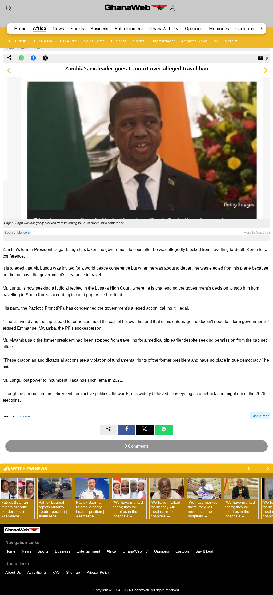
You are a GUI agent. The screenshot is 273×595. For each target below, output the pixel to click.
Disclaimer (260, 416)
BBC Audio (67, 41)
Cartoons (244, 28)
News (58, 28)
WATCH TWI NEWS (29, 468)
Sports (77, 28)
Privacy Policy (98, 572)
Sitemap (73, 572)
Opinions (194, 28)
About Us (13, 572)
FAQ (56, 572)
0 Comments (136, 446)
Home (20, 28)
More (229, 41)
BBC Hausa (42, 41)
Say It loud (204, 551)
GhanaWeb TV (164, 28)
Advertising (36, 572)
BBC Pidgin (16, 41)
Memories (219, 28)
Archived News (194, 41)
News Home (94, 41)
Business (99, 28)
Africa (39, 28)
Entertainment (129, 28)
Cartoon (182, 551)
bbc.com (23, 232)
